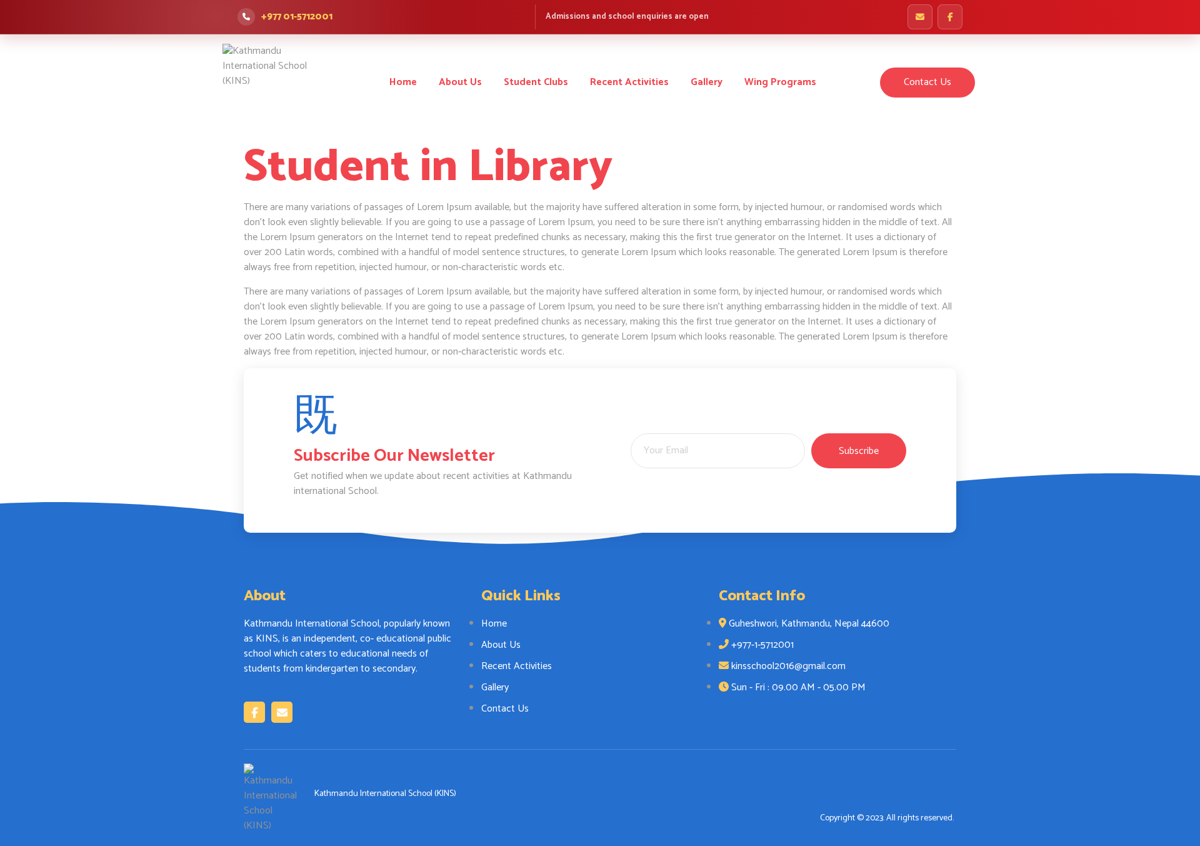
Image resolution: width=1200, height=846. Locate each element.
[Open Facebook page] (950, 16)
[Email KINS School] (920, 16)
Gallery (706, 82)
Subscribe (859, 451)
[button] (927, 83)
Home (403, 82)
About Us (460, 82)
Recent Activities (629, 82)
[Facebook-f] (254, 712)
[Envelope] (281, 712)
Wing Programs (780, 82)
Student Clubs (536, 82)
